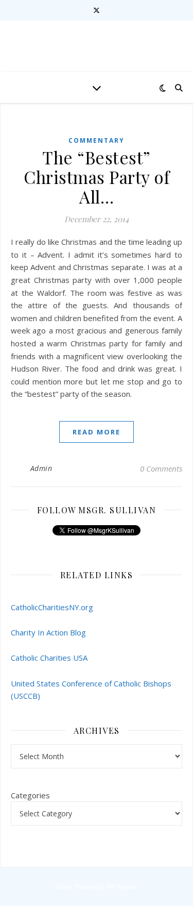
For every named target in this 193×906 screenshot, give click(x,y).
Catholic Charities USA (49, 657)
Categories (30, 795)
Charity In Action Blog (48, 632)
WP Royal (120, 886)
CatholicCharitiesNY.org (52, 607)
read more (96, 432)
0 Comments (161, 468)
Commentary (96, 140)
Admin (41, 468)
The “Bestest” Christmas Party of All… (96, 177)
